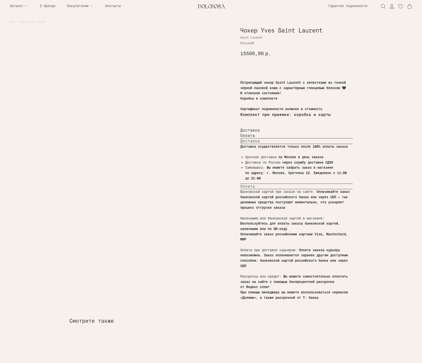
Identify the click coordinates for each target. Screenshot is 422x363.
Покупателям (77, 6)
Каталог (16, 6)
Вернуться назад (32, 21)
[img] (392, 6)
